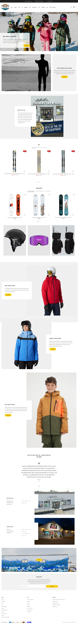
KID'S (19, 7)
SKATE (39, 7)
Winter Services (55, 601)
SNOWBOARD (26, 7)
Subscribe (52, 586)
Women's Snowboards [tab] (39, 191)
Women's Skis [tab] (39, 147)
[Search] (75, 7)
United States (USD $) (4, 622)
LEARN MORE (26, 45)
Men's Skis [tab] (34, 147)
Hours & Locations (30, 599)
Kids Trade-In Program (56, 604)
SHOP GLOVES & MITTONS (63, 244)
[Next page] (74, 166)
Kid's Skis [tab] (44, 147)
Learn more (64, 76)
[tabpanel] (39, 166)
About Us (28, 601)
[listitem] (28, 1)
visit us (39, 559)
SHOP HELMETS (15, 244)
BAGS (47, 7)
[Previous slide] (8, 472)
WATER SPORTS (34, 7)
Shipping (28, 606)
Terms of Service (30, 608)
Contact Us (29, 611)
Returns (28, 604)
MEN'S (12, 7)
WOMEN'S (15, 7)
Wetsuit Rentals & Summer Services (59, 599)
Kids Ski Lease (55, 606)
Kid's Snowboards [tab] (47, 191)
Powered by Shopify (65, 622)
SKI (2, 604)
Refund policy (29, 610)
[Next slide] (70, 472)
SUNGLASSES (43, 7)
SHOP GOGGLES (39, 244)
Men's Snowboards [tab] (31, 191)
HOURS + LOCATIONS (53, 7)
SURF (30, 7)
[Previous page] (3, 166)
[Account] (71, 7)
